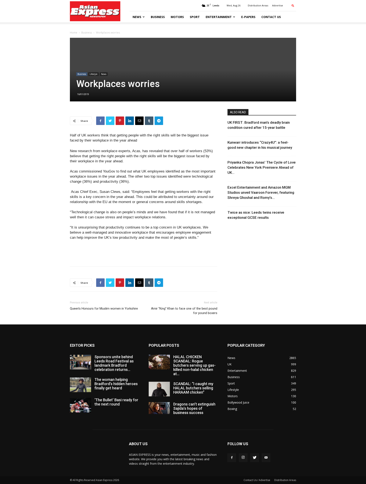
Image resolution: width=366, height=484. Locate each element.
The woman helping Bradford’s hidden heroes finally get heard (116, 383)
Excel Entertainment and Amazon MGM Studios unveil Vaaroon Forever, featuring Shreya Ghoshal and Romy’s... (260, 192)
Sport (195, 17)
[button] (293, 5)
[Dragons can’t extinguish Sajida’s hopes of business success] (159, 408)
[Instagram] (243, 457)
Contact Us (271, 17)
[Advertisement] (143, 252)
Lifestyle (93, 74)
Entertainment (219, 17)
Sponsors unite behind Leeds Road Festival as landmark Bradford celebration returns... (114, 363)
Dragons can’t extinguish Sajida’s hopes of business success (194, 408)
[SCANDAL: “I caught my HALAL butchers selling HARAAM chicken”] (159, 389)
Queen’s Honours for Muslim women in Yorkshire (104, 308)
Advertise (277, 5)
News (137, 17)
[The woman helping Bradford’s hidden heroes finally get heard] (80, 384)
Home (73, 32)
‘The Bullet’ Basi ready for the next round (116, 402)
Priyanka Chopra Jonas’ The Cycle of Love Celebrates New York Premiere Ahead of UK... (261, 167)
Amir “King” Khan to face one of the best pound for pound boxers (184, 311)
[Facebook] (231, 457)
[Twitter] (254, 457)
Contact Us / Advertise (257, 480)
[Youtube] (266, 457)
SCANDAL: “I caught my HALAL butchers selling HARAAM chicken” (193, 388)
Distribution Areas (258, 5)
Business (158, 17)
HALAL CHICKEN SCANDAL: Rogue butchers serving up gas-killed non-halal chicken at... (194, 365)
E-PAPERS (248, 17)
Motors (177, 17)
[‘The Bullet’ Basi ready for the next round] (80, 405)
